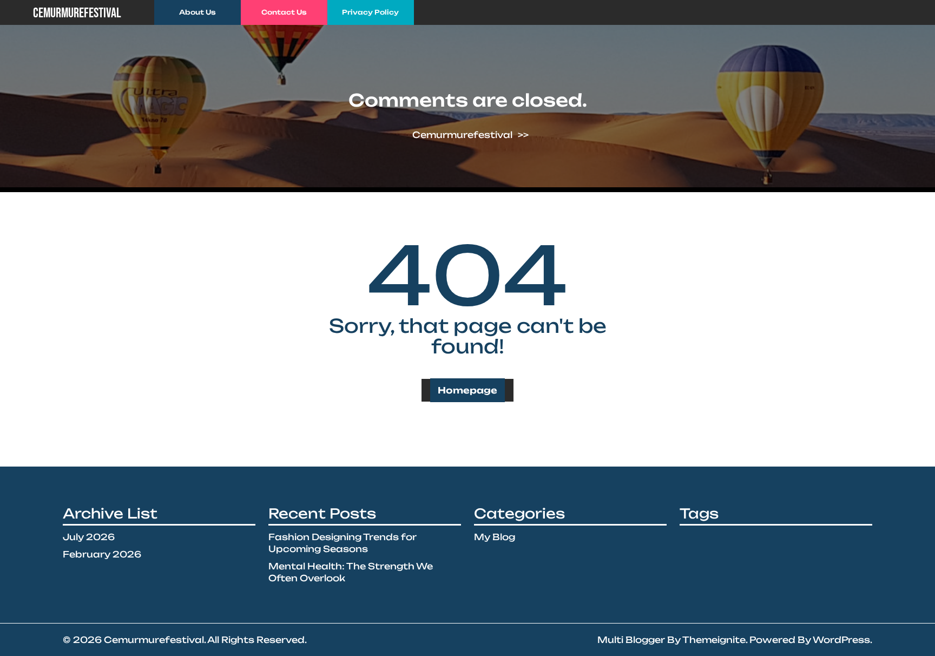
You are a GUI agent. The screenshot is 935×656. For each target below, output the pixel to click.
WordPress (841, 639)
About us (197, 12)
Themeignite (714, 639)
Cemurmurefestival (77, 13)
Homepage (467, 390)
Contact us (284, 12)
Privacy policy (370, 12)
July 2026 (89, 537)
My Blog (494, 537)
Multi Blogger (631, 639)
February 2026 (102, 554)
